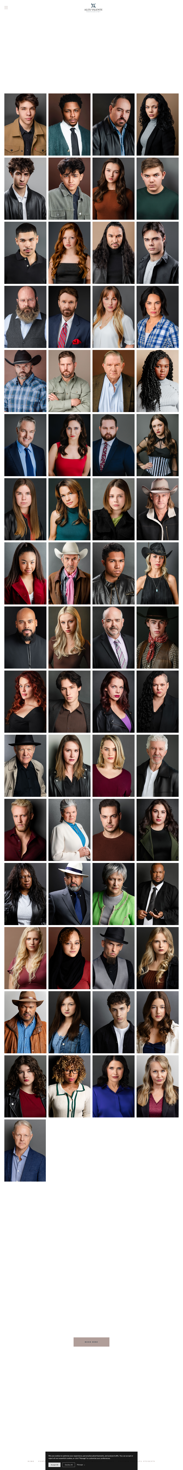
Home (31, 1461)
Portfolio (45, 1461)
